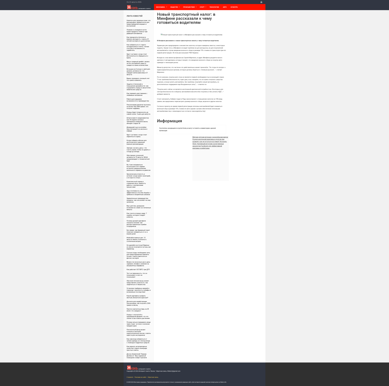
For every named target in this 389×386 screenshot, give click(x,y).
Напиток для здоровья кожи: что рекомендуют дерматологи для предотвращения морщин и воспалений (139, 23)
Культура (234, 7)
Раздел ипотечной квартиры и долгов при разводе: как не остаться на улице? (208, 140)
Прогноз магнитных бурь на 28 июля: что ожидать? (138, 310)
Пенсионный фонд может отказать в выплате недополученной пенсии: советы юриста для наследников (139, 332)
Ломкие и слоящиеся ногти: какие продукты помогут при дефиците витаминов (137, 31)
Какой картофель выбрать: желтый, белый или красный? (137, 297)
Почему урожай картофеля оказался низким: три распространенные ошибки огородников (136, 223)
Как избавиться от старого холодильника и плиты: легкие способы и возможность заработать (138, 47)
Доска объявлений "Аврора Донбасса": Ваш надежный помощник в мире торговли (137, 356)
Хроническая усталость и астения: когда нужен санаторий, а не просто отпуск (138, 176)
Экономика (160, 7)
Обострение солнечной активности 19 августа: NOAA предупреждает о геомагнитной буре (138, 158)
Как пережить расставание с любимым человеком (137, 94)
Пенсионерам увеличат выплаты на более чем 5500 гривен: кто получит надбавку (139, 106)
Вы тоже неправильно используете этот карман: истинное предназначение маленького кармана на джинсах (138, 167)
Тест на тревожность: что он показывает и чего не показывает (137, 275)
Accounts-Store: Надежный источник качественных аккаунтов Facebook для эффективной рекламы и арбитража (209, 144)
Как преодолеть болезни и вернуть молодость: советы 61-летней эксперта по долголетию (138, 39)
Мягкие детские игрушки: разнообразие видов (210, 137)
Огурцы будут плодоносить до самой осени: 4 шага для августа (138, 113)
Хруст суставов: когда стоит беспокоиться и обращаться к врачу (137, 56)
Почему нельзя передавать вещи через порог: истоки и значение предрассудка (139, 324)
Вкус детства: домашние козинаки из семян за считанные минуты (139, 207)
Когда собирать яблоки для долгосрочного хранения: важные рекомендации (136, 142)
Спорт (202, 7)
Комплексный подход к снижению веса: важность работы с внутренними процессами (136, 184)
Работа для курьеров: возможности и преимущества (138, 100)
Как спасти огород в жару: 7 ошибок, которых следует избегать (137, 215)
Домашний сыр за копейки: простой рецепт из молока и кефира (137, 129)
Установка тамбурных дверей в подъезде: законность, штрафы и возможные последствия (139, 290)
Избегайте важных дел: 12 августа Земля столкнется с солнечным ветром (137, 239)
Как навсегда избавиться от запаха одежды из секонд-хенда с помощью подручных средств (138, 341)
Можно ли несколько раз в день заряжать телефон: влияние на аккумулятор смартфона (138, 264)
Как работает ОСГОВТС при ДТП (138, 269)
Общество (174, 7)
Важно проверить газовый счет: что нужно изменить (138, 79)
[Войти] (261, 2)
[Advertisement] (210, 163)
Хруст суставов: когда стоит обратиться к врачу (137, 135)
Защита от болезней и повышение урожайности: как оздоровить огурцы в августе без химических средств (139, 86)
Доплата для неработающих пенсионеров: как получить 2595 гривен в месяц (138, 303)
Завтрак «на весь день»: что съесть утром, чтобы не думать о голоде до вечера (138, 149)
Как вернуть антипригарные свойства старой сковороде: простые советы (137, 348)
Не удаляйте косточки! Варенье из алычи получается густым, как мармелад (139, 247)
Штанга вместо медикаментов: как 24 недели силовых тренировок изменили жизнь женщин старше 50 (138, 120)
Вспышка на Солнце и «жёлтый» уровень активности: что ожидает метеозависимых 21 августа (138, 71)
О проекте (130, 377)
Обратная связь (153, 377)
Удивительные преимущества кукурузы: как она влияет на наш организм (138, 200)
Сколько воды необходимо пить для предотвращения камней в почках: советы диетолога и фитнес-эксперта (138, 255)
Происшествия (189, 7)
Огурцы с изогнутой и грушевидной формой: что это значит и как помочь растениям (138, 316)
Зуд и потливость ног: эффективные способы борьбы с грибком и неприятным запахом (139, 192)
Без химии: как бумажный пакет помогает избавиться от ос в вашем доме (138, 232)
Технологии (214, 7)
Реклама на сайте (140, 377)
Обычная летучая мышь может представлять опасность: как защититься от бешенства (138, 282)
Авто (225, 7)
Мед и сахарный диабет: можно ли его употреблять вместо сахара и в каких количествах (138, 63)
